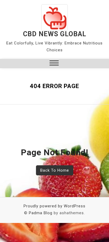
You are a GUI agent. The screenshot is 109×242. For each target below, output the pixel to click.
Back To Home (54, 170)
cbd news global (54, 34)
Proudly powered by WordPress (54, 206)
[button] (54, 63)
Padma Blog (40, 213)
